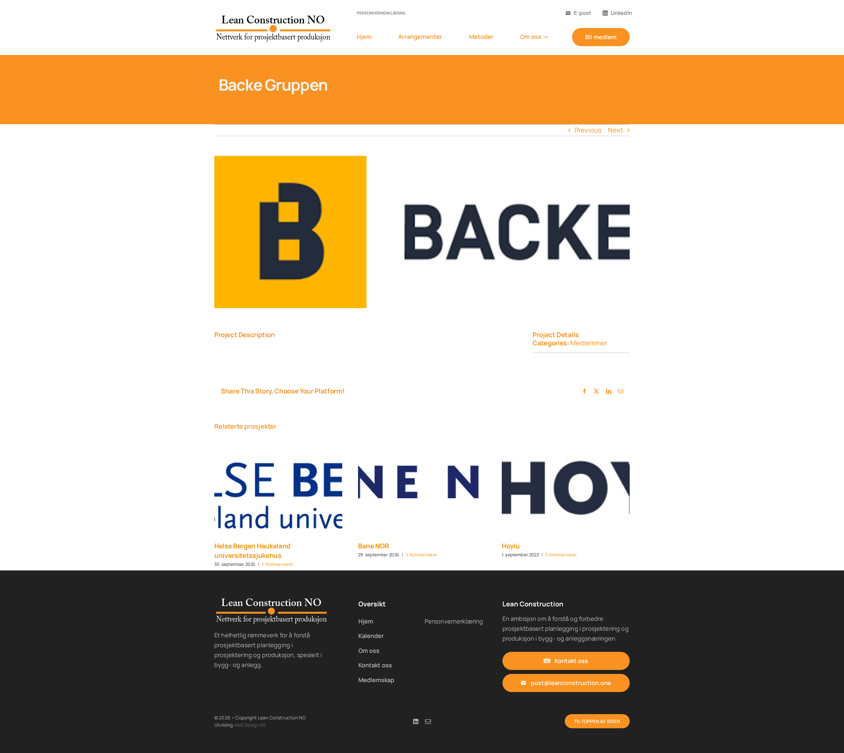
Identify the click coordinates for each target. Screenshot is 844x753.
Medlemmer (588, 342)
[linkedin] (415, 721)
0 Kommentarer (277, 564)
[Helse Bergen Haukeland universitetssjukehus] (278, 488)
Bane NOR (373, 545)
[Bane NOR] (422, 488)
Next (615, 130)
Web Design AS (250, 725)
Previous (588, 130)
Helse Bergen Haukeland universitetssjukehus (252, 550)
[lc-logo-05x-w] (271, 599)
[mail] (428, 721)
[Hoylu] (566, 488)
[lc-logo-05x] (273, 17)
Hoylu (511, 545)
